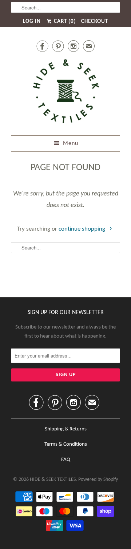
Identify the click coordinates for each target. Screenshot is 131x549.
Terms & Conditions (65, 444)
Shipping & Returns (66, 429)
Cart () (64, 21)
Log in (32, 21)
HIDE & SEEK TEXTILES (53, 479)
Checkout (94, 21)
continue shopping (83, 229)
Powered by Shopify (98, 479)
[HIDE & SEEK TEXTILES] (65, 93)
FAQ (65, 459)
